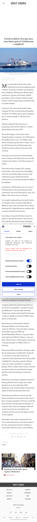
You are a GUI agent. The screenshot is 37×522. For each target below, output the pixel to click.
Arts (27, 496)
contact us (26, 517)
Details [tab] (18, 231)
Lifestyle (9, 496)
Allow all (18, 284)
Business (28, 493)
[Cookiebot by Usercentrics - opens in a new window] (23, 226)
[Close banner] (34, 226)
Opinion (28, 499)
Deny (18, 294)
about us (18, 517)
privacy (10, 517)
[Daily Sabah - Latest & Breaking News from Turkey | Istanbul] (18, 3)
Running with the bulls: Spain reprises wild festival (15, 470)
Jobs (4, 517)
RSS (33, 517)
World (9, 493)
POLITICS (9, 489)
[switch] (29, 266)
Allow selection (18, 289)
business (4, 444)
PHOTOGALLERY (10, 475)
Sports (9, 499)
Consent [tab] (6, 231)
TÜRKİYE (27, 489)
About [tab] (30, 231)
